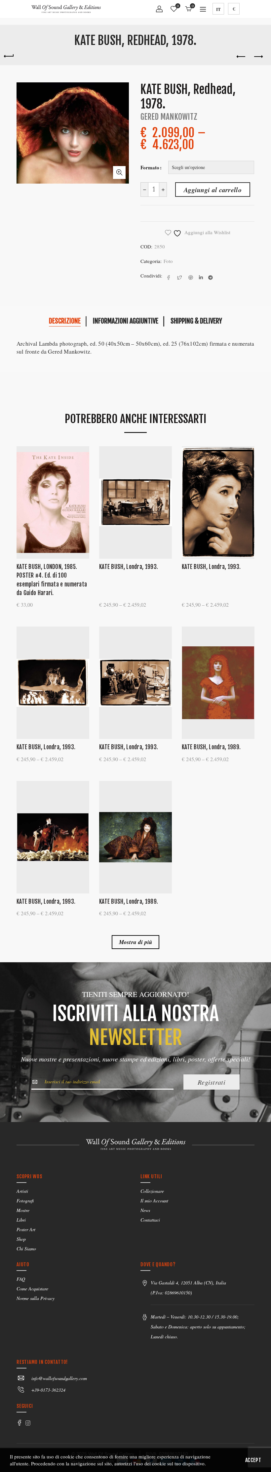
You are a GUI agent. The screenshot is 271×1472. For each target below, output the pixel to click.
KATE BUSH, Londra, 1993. (128, 566)
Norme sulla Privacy (36, 1298)
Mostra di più (135, 942)
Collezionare (152, 1191)
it (218, 9)
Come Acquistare (32, 1288)
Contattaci (150, 1220)
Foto (168, 261)
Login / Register (159, 11)
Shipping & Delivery (196, 321)
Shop (21, 1239)
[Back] (8, 55)
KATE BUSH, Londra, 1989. (211, 747)
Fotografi (25, 1200)
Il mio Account (154, 1200)
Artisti (22, 1191)
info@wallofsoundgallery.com (59, 1378)
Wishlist (178, 6)
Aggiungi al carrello (213, 189)
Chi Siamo (26, 1248)
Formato (149, 167)
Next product (258, 57)
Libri (21, 1220)
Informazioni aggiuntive (125, 321)
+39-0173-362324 (48, 1390)
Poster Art (26, 1229)
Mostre (23, 1210)
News (145, 1210)
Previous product (241, 57)
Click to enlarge (119, 172)
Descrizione (65, 321)
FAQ (21, 1279)
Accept (253, 1460)
